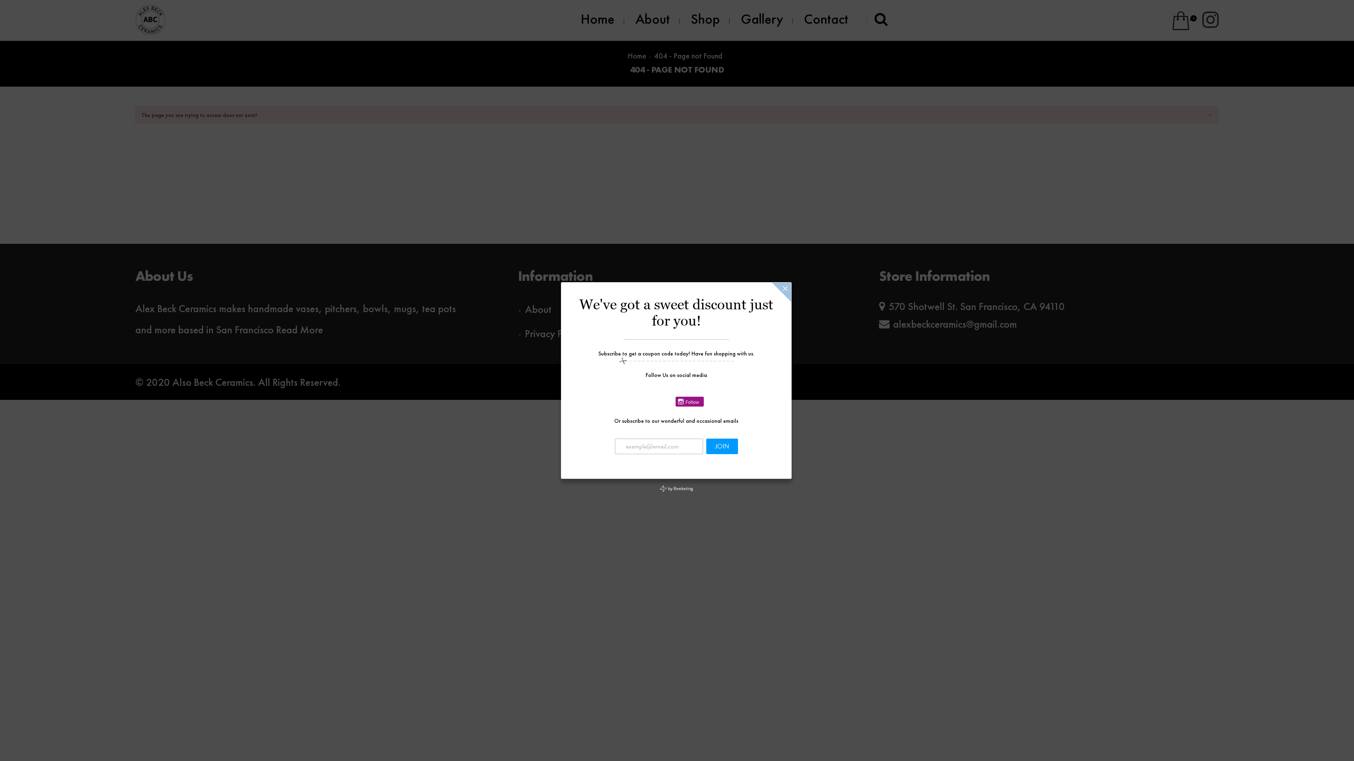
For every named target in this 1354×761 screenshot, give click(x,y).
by (680, 488)
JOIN (722, 446)
